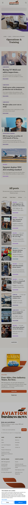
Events (16, 461)
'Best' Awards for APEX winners (17, 220)
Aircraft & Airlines (16, 248)
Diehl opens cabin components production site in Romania (14, 88)
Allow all (20, 502)
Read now (14, 395)
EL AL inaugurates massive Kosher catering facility (18, 312)
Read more (5, 78)
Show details (4, 499)
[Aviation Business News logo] (14, 3)
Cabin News (6, 67)
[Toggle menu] (2, 2)
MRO (2, 440)
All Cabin (5, 197)
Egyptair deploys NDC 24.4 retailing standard (12, 168)
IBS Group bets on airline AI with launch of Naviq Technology (13, 137)
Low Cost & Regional (5, 444)
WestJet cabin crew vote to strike (12, 106)
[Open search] (26, 3)
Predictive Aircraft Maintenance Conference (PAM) (7, 454)
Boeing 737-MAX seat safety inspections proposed (12, 71)
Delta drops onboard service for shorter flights (18, 328)
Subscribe (14, 391)
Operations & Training (9, 133)
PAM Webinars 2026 (19, 469)
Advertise (17, 442)
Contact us (17, 447)
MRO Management (5, 461)
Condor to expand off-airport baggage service (19, 282)
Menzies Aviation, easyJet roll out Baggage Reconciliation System (19, 251)
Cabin (2, 442)
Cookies (17, 444)
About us (17, 440)
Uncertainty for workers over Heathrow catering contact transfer (18, 297)
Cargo (2, 447)
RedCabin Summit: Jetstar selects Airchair (18, 266)
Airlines (5, 164)
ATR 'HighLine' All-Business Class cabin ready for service (18, 205)
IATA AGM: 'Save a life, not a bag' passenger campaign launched (18, 235)
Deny (7, 502)
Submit (24, 429)
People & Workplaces (6, 449)
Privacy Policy (18, 432)
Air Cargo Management (6, 472)
